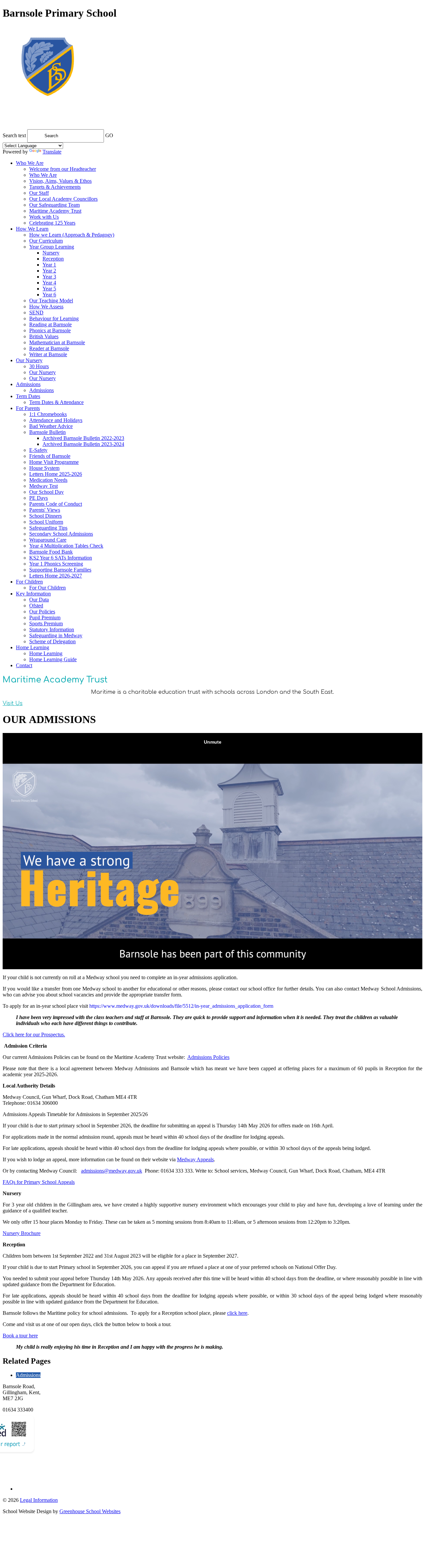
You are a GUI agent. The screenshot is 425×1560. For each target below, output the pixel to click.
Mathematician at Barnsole (57, 342)
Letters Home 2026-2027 (55, 575)
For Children (29, 581)
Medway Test (43, 486)
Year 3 (49, 276)
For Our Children (47, 587)
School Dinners (45, 516)
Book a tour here (20, 1335)
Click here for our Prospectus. (34, 1034)
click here (237, 1313)
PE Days (38, 498)
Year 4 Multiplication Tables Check (66, 546)
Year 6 (49, 294)
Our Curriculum (46, 241)
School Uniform (46, 522)
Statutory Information (51, 629)
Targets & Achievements (55, 187)
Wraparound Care (47, 540)
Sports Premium (46, 623)
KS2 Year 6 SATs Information (60, 558)
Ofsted (36, 605)
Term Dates (28, 396)
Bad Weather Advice (51, 426)
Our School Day (46, 492)
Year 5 (49, 288)
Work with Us (44, 217)
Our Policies (42, 611)
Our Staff (39, 193)
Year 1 (49, 264)
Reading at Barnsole (50, 324)
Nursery (50, 253)
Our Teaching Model (51, 300)
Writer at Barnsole (48, 354)
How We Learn (32, 229)
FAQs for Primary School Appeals (39, 1182)
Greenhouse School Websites (90, 1511)
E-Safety (38, 450)
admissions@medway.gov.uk (111, 1171)
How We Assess (46, 306)
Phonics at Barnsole (50, 330)
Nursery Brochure (22, 1233)
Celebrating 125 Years (52, 223)
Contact (24, 665)
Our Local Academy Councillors (63, 199)
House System (44, 468)
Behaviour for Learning (54, 318)
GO (109, 135)
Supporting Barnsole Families (60, 569)
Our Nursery (29, 360)
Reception (53, 258)
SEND (36, 312)
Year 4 (49, 282)
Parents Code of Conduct (55, 504)
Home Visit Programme (54, 462)
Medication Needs (48, 480)
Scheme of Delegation (52, 641)
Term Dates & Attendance (56, 402)
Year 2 (49, 270)
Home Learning (32, 647)
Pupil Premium (44, 617)
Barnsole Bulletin (47, 432)
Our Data (39, 599)
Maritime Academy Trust (55, 211)
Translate (51, 152)
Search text (14, 135)
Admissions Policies (208, 1057)
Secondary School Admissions (61, 534)
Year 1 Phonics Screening (56, 564)
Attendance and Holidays (55, 420)
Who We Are (29, 163)
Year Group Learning (51, 247)
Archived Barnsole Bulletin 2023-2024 (83, 444)
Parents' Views (44, 510)
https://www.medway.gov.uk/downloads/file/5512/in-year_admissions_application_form (181, 1006)
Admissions (28, 384)
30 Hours (39, 366)
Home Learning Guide (53, 659)
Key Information (33, 593)
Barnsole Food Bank (51, 552)
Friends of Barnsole (49, 456)
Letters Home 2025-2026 (55, 474)
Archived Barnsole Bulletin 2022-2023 (83, 438)
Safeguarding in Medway (55, 635)
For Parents (28, 408)
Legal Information (39, 1500)
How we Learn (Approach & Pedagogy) (71, 235)
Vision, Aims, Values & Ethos (60, 181)
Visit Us (13, 703)
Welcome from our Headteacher (62, 169)
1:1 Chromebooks (48, 414)
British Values (43, 336)
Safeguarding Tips (48, 528)
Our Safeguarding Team (54, 205)
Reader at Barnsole (49, 348)
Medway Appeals (195, 1159)
